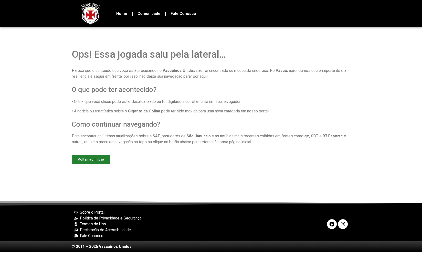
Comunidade (148, 13)
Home (121, 13)
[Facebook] (332, 224)
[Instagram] (343, 224)
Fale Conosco (183, 13)
